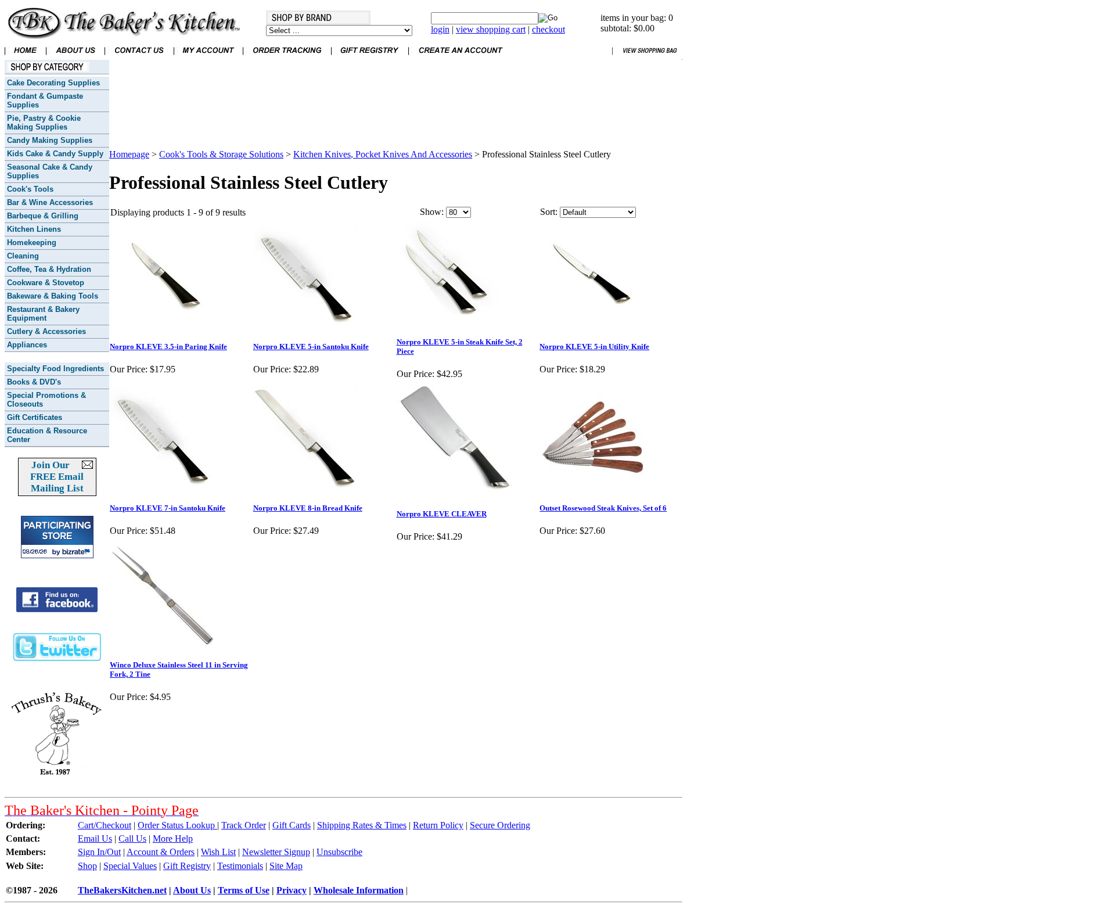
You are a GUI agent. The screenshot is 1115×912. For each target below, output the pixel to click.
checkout (548, 29)
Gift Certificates (34, 417)
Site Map (286, 866)
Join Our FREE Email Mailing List (57, 476)
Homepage (129, 154)
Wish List (218, 852)
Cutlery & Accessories (46, 331)
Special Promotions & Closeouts (46, 399)
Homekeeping (31, 242)
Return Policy (438, 825)
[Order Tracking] (287, 57)
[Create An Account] (460, 57)
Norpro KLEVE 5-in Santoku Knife (311, 346)
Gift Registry (187, 866)
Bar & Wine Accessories (50, 202)
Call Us (132, 838)
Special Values (130, 866)
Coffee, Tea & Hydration (49, 269)
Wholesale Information (359, 890)
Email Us (95, 838)
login (440, 29)
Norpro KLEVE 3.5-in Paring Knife (168, 346)
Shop (87, 866)
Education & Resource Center (47, 435)
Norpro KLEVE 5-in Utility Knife (594, 346)
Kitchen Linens (34, 229)
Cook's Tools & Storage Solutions (221, 154)
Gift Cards (291, 825)
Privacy (291, 890)
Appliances (27, 344)
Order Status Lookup (177, 825)
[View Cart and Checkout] (647, 57)
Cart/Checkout (104, 825)
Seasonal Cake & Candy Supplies (49, 171)
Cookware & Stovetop (45, 282)
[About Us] (75, 57)
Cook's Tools (30, 189)
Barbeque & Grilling (42, 215)
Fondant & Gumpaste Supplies (45, 100)
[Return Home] (124, 36)
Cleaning (23, 256)
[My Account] (208, 57)
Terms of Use (243, 890)
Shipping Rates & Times (362, 825)
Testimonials (240, 866)
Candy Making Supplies (49, 140)
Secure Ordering (500, 825)
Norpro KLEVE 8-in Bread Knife (307, 508)
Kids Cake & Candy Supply (55, 153)
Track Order (243, 825)
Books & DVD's (34, 382)
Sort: (549, 212)
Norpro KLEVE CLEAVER (442, 513)
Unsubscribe (339, 852)
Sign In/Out (99, 852)
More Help (173, 838)
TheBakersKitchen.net (122, 890)
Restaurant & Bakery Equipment (43, 313)
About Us (192, 890)
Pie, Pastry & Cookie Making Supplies (44, 122)
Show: (432, 212)
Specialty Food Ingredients (55, 368)
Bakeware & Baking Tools (52, 296)
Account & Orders (161, 852)
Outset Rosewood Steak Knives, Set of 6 (603, 508)
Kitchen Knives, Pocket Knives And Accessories (382, 154)
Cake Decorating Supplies (53, 82)
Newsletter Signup (276, 852)
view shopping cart (491, 29)
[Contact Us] (139, 57)
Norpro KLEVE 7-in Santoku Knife (167, 508)
